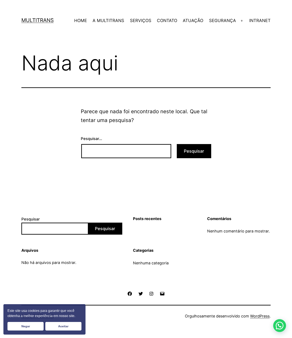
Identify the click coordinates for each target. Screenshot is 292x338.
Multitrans (37, 20)
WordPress (260, 316)
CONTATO (167, 20)
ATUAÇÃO (193, 20)
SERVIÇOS (140, 20)
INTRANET (260, 20)
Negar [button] (25, 326)
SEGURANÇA (222, 20)
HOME (80, 20)
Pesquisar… (91, 138)
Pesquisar (30, 219)
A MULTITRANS (108, 20)
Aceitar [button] (63, 326)
